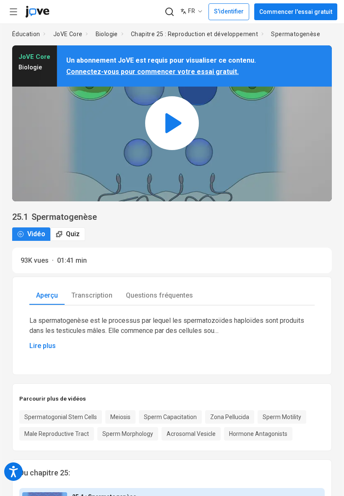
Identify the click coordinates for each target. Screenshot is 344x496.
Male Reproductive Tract (56, 433)
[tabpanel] (172, 333)
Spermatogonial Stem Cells (60, 417)
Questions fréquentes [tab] (159, 295)
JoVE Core (68, 34)
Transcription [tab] (91, 295)
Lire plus (42, 346)
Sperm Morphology (127, 433)
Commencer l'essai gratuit (295, 11)
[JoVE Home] (37, 12)
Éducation (26, 34)
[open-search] (169, 12)
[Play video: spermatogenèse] (172, 123)
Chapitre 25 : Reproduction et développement (194, 34)
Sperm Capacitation (170, 417)
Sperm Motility (282, 417)
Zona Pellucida (229, 417)
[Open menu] (13, 11)
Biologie (107, 34)
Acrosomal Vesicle (191, 433)
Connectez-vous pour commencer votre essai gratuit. (152, 72)
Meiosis (120, 417)
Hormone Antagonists (258, 433)
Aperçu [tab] (47, 295)
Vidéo (36, 234)
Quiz (73, 234)
